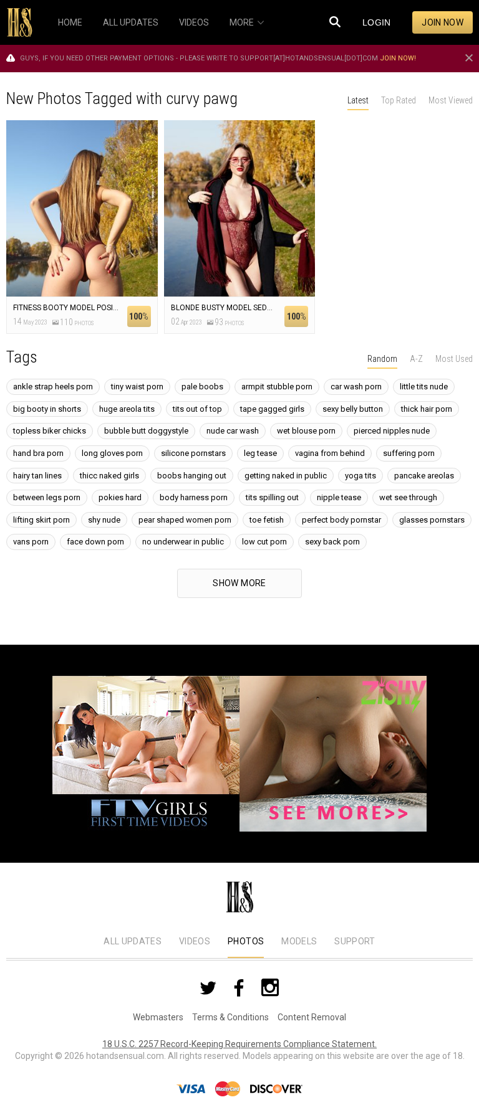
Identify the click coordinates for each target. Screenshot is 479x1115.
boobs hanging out (191, 475)
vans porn (31, 541)
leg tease (260, 453)
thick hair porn (426, 409)
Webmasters (158, 1017)
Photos (246, 941)
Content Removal (312, 1017)
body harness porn (194, 497)
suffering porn (409, 453)
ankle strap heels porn (53, 386)
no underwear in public (183, 541)
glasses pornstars (432, 519)
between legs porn (46, 497)
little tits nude (424, 386)
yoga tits (360, 475)
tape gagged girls (272, 409)
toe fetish (266, 519)
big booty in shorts (47, 409)
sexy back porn (332, 541)
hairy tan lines (37, 475)
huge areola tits (127, 409)
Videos (194, 941)
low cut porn (264, 541)
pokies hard (120, 497)
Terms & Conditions (230, 1017)
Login (376, 22)
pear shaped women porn (184, 519)
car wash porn (356, 386)
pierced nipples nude (392, 430)
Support (354, 941)
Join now (442, 22)
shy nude (104, 519)
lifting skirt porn (41, 519)
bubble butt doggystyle (146, 430)
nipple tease (339, 497)
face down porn (95, 541)
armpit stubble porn (276, 386)
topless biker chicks (49, 430)
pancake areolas (424, 475)
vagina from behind (330, 453)
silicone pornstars (193, 453)
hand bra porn (38, 453)
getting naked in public (285, 475)
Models (299, 941)
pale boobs (202, 386)
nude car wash (232, 430)
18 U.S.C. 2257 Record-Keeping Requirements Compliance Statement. (239, 1044)
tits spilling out (272, 497)
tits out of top (197, 409)
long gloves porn (112, 453)
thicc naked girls (109, 475)
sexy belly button (352, 409)
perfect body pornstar (341, 519)
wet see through (408, 497)
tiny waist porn (137, 386)
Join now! (398, 58)
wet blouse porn (306, 430)
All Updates (133, 941)
